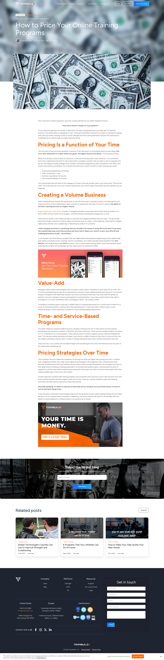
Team (45, 583)
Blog (22, 18)
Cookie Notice (41, 658)
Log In (118, 4)
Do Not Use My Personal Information (118, 656)
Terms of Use (96, 649)
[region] (82, 656)
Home (17, 18)
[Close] (161, 656)
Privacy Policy (85, 649)
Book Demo (127, 4)
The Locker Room (91, 587)
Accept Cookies (138, 656)
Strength (68, 583)
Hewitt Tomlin (27, 40)
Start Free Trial (141, 4)
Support (91, 583)
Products (80, 4)
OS (68, 590)
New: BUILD (62, 4)
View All (143, 510)
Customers (92, 4)
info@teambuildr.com (25, 611)
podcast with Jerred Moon (51, 211)
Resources (104, 4)
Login (91, 590)
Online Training (20, 15)
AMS (68, 587)
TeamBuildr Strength (33, 15)
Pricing (71, 4)
